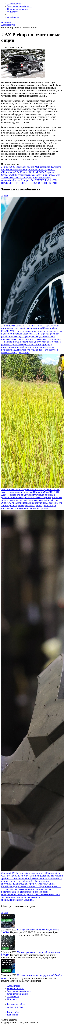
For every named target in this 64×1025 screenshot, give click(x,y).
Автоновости (14, 3)
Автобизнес (13, 17)
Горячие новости (15, 988)
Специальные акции (17, 9)
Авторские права (16, 1007)
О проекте (12, 11)
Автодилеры (13, 986)
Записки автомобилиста (19, 6)
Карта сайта (13, 1012)
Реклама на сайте (16, 1004)
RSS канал (12, 1014)
